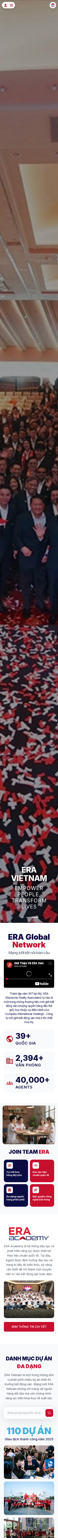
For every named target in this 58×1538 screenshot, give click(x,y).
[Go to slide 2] (30, 917)
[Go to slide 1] (23, 917)
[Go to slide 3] (36, 917)
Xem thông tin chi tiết (29, 1326)
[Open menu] (11, 5)
